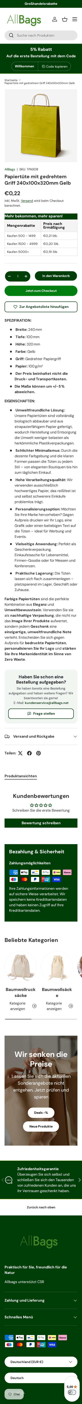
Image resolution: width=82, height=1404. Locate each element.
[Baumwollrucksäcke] (20, 967)
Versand (27, 201)
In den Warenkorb (56, 276)
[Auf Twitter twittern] (20, 753)
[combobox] (41, 35)
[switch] (72, 1392)
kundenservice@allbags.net (47, 703)
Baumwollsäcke (57, 992)
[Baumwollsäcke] (57, 967)
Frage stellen (44, 713)
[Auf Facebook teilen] (29, 753)
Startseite (11, 80)
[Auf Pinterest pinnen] (38, 753)
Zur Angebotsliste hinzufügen (44, 306)
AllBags (10, 169)
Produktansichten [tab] (21, 776)
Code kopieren (56, 66)
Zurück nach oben (41, 1207)
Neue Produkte (41, 1126)
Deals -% (41, 1113)
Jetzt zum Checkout (41, 291)
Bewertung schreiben (41, 823)
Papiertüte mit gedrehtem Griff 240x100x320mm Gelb (40, 83)
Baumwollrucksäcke (21, 992)
